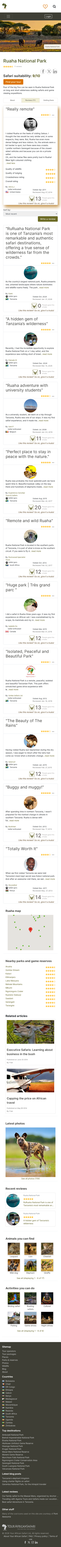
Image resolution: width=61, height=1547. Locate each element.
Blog (4, 1369)
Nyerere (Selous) (13, 995)
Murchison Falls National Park (15, 1457)
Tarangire (10, 1005)
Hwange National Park (12, 1446)
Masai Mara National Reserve (15, 1452)
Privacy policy (41, 1536)
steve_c (12, 187)
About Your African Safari (16, 1536)
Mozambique (11, 1405)
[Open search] (54, 6)
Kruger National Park (11, 1449)
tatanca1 (12, 762)
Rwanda (9, 1410)
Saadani (9, 998)
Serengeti (10, 1002)
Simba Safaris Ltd (15, 695)
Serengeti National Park (13, 1463)
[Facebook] (25, 1542)
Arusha (9, 966)
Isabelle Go (13, 626)
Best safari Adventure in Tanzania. (18, 1502)
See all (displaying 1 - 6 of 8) (30, 1331)
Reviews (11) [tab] (30, 100)
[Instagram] (32, 1542)
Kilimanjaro (10, 977)
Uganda (9, 1419)
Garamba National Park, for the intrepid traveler (24, 1484)
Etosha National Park (11, 1440)
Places (5, 1357)
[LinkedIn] (36, 1542)
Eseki (11, 293)
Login (48, 16)
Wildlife (5, 1366)
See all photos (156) (30, 1178)
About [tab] (12, 100)
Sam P (11, 426)
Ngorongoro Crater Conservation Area (19, 1460)
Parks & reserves (10, 1360)
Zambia (8, 1422)
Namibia (9, 1407)
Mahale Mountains (14, 984)
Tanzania (9, 1416)
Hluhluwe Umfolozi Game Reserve (17, 1443)
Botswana (10, 1381)
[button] (53, 115)
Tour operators (9, 1351)
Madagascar (11, 1399)
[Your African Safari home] (30, 1527)
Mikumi (9, 988)
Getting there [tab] (48, 100)
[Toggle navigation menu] (8, 16)
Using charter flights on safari (15, 1481)
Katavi (8, 973)
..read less (10, 163)
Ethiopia (9, 1390)
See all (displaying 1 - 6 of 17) (30, 1278)
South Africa (11, 1413)
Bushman (12, 826)
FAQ (31, 1536)
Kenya (8, 1396)
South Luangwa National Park (16, 1466)
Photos (5, 1363)
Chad (7, 1384)
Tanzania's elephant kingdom (15, 1478)
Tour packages (9, 1354)
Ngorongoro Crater (14, 991)
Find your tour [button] (13, 81)
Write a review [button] (47, 219)
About (5, 1372)
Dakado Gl (13, 360)
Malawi (8, 1402)
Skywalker (13, 885)
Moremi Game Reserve (12, 1454)
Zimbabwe (10, 1425)
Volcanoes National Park (13, 1469)
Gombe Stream (12, 970)
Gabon (8, 1393)
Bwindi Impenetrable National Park (18, 1437)
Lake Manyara (12, 980)
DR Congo (10, 1387)
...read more (43, 287)
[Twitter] (29, 1542)
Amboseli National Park (13, 1435)
